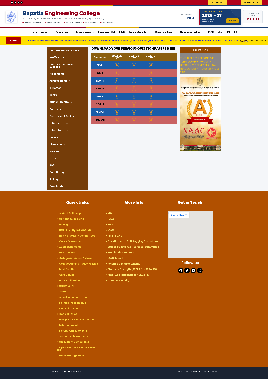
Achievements (58, 80)
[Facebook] (12, 2)
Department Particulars (64, 50)
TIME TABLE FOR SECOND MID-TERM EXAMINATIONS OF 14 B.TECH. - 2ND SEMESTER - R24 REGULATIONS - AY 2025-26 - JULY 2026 (199, 62)
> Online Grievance (69, 241)
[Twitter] (15, 2)
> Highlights (64, 224)
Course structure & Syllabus (61, 65)
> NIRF (109, 224)
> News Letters (66, 252)
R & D (122, 32)
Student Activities (190, 32)
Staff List (54, 57)
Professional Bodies (61, 116)
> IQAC (110, 230)
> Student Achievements (72, 336)
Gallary (53, 179)
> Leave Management (70, 355)
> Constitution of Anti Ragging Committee (132, 241)
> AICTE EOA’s (114, 235)
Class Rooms (57, 144)
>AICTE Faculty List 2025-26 (74, 230)
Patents (54, 151)
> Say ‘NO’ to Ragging (70, 219)
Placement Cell (106, 32)
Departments (83, 32)
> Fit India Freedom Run (71, 302)
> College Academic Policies (74, 258)
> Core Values (65, 274)
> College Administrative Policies (77, 263)
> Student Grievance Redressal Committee (132, 247)
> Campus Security (117, 280)
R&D (52, 165)
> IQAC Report (114, 258)
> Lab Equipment (67, 325)
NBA (219, 32)
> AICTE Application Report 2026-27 (127, 274)
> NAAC (110, 219)
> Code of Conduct (68, 308)
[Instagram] (21, 2)
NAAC (210, 32)
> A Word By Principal (70, 213)
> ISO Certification (68, 280)
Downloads (56, 186)
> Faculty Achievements (72, 330)
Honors (53, 137)
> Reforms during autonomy (123, 263)
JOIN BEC (232, 20)
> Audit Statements (69, 247)
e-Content (56, 88)
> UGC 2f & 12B (65, 286)
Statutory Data (163, 32)
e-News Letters (58, 123)
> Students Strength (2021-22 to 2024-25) (131, 269)
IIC (235, 32)
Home (34, 32)
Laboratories (57, 130)
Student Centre (59, 102)
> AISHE (61, 291)
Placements (57, 73)
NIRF (228, 32)
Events (53, 109)
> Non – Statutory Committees (76, 235)
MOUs (52, 158)
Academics (62, 32)
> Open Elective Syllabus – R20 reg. (76, 349)
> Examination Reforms (120, 252)
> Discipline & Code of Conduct (76, 319)
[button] (217, 2)
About (44, 32)
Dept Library (57, 172)
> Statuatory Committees (73, 342)
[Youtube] (18, 2)
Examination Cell (138, 32)
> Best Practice (66, 269)
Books (53, 95)
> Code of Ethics (67, 314)
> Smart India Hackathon (72, 297)
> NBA (109, 213)
